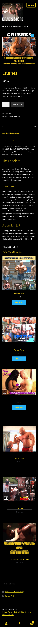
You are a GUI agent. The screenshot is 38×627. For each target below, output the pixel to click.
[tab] (19, 127)
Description (6, 127)
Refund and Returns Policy (14, 592)
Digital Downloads (15, 26)
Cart (29, 621)
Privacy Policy (10, 596)
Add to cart (17, 104)
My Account (6, 623)
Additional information (10, 133)
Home (7, 26)
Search (19, 623)
